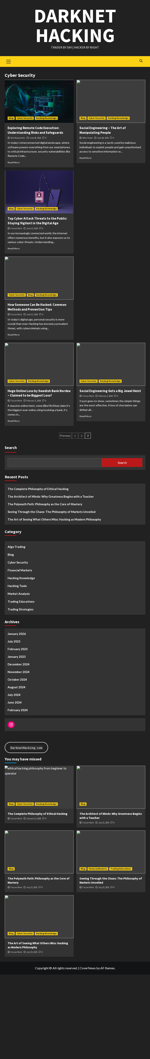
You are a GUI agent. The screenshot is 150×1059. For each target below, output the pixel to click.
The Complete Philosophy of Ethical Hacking (38, 489)
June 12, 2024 (32, 314)
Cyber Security (25, 118)
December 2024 (18, 664)
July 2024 (14, 694)
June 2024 (15, 702)
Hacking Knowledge (46, 118)
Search (11, 447)
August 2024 (16, 687)
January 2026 (17, 633)
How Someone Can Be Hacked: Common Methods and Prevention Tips (37, 306)
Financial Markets (20, 570)
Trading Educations (21, 601)
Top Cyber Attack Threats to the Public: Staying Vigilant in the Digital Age (37, 220)
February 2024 (18, 710)
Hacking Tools (17, 586)
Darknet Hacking (75, 25)
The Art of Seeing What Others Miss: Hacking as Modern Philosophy (54, 519)
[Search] (140, 60)
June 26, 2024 (35, 137)
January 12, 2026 (33, 818)
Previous (65, 435)
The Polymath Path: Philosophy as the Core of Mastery (45, 504)
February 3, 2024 (33, 400)
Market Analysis (19, 593)
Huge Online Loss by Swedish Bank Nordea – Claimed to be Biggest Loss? (39, 393)
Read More (14, 162)
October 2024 (17, 679)
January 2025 (17, 656)
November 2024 (18, 672)
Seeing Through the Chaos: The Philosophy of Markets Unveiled (52, 511)
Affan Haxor (87, 137)
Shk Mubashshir (18, 137)
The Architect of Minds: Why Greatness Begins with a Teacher (51, 496)
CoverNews (88, 968)
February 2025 (18, 649)
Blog (11, 118)
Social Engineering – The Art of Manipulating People (102, 130)
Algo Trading (16, 546)
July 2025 (14, 641)
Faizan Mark (16, 228)
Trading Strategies (20, 609)
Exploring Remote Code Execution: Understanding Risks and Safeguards (35, 130)
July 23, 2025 (103, 822)
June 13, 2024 (32, 228)
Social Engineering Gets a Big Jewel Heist (110, 391)
